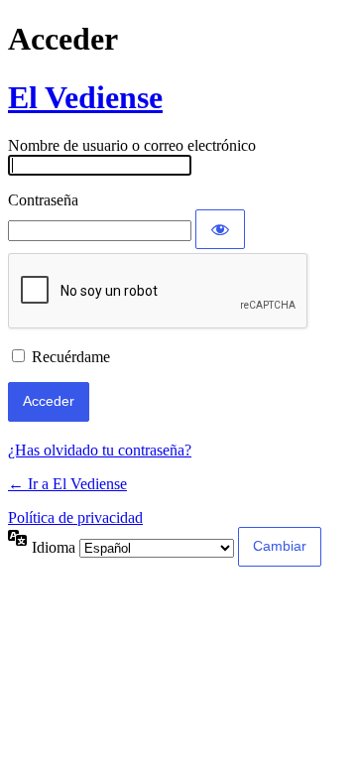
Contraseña (43, 200)
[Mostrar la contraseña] (220, 229)
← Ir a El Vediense (67, 483)
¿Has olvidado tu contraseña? (99, 450)
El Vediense (85, 97)
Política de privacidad (75, 517)
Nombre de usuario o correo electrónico (132, 145)
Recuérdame (71, 356)
